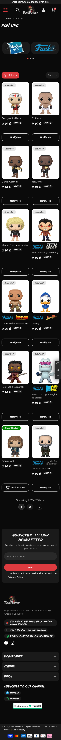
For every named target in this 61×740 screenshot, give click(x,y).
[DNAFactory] (17, 729)
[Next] (39, 507)
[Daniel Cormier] (15, 162)
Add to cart (18, 487)
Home (8, 18)
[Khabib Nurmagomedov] (15, 225)
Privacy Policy (15, 577)
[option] (16, 48)
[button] (53, 48)
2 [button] (30, 58)
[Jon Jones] (45, 162)
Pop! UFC (19, 18)
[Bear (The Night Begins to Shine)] (45, 367)
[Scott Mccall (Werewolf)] (45, 225)
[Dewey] (45, 296)
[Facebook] (6, 643)
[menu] (5, 10)
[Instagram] (12, 643)
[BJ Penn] (45, 98)
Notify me (15, 137)
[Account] (43, 10)
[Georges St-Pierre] (15, 98)
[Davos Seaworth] (45, 441)
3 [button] (33, 58)
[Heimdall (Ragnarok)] (15, 367)
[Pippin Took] (15, 441)
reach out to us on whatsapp (31, 636)
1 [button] (27, 58)
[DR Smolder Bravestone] (15, 296)
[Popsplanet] (16, 48)
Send (30, 567)
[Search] (17, 10)
